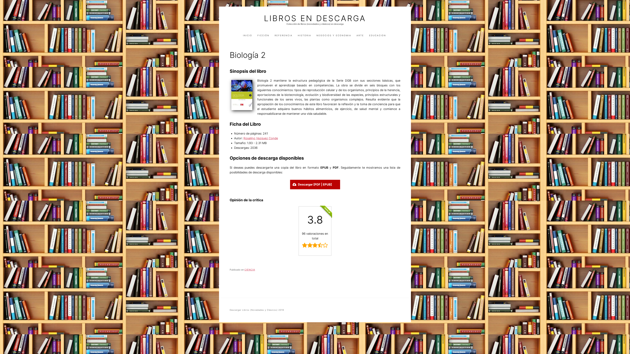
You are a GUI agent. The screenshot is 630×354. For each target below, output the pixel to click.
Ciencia (249, 269)
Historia (304, 35)
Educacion (377, 35)
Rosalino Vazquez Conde (260, 138)
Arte (360, 35)
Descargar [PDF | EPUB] (315, 184)
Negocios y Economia (333, 35)
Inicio (247, 35)
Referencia (284, 35)
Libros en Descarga (315, 18)
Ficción (263, 35)
